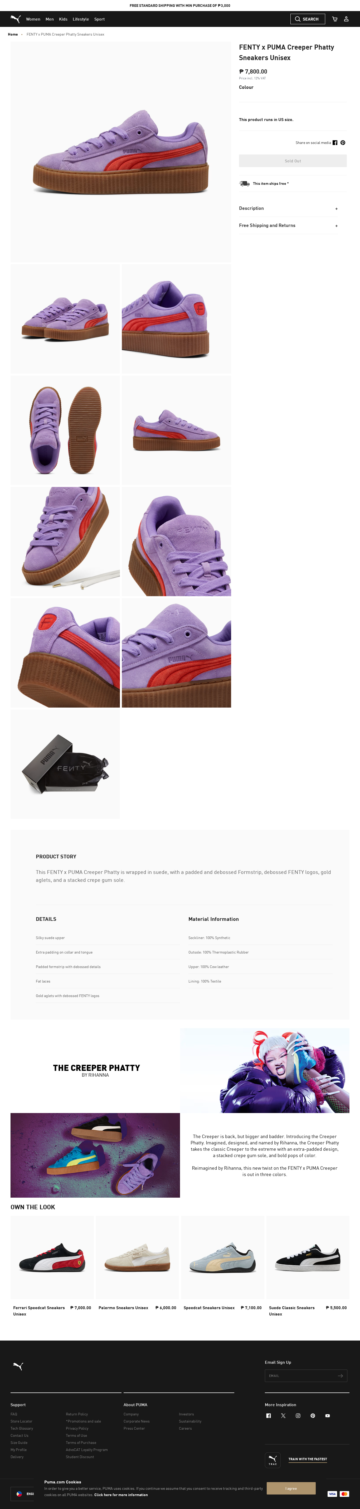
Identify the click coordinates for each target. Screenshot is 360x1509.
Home (13, 34)
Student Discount (80, 1456)
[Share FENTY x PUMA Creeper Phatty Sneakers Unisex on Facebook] (335, 143)
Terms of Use (76, 1435)
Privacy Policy (77, 1428)
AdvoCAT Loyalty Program (87, 1449)
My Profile (19, 1449)
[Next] (341, 1267)
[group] (52, 1268)
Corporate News (137, 1421)
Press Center (134, 1428)
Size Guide (19, 1442)
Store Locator (21, 1421)
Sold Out (293, 160)
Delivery (17, 1456)
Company (131, 1414)
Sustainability (190, 1421)
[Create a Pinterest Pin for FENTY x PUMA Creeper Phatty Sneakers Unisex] (343, 143)
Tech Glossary (22, 1428)
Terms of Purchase (81, 1442)
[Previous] (19, 1267)
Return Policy (77, 1414)
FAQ (14, 1414)
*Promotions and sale (83, 1421)
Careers (185, 1428)
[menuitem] (33, 19)
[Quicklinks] (346, 19)
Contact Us (19, 1435)
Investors (186, 1414)
